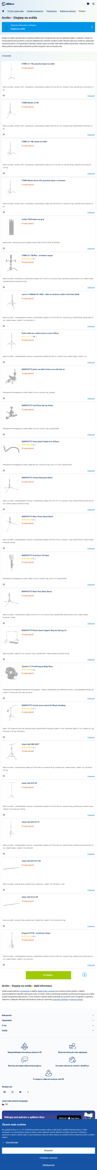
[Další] (84, 974)
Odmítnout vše (48, 1165)
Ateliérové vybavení (68, 11)
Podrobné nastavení (48, 1158)
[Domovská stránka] (3, 11)
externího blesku (76, 999)
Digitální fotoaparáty (35, 11)
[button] (48, 1015)
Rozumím (48, 1150)
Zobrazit (90, 96)
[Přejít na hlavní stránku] (8, 4)
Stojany (82, 11)
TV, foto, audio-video (15, 11)
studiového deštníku (60, 999)
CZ (6, 1104)
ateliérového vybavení (46, 991)
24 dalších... (48, 975)
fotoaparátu (25, 991)
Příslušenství (52, 11)
